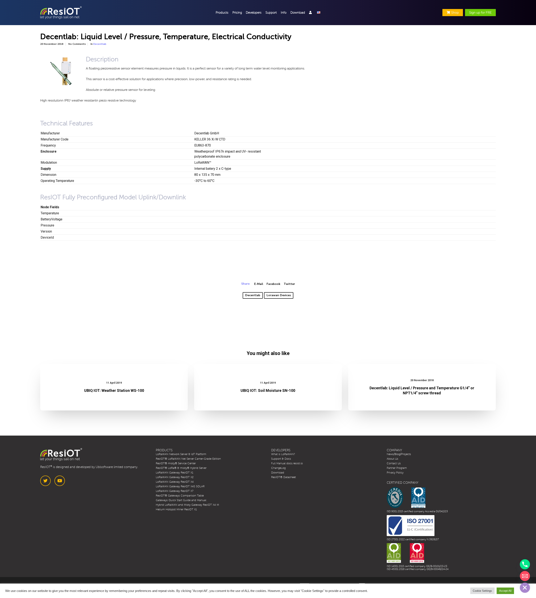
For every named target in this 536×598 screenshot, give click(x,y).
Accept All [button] (505, 590)
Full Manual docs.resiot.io (287, 463)
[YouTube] (59, 481)
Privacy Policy (395, 472)
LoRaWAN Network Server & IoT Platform (181, 454)
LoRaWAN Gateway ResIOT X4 (175, 481)
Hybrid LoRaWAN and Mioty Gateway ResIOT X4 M (187, 504)
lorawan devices (279, 295)
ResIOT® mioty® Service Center (176, 463)
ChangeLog (278, 468)
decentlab (252, 295)
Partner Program (397, 468)
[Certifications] (406, 497)
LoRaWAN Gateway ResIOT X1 (174, 472)
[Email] (525, 576)
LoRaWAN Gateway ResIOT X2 (174, 477)
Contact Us (394, 463)
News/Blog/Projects (399, 454)
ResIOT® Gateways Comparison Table (180, 495)
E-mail (258, 284)
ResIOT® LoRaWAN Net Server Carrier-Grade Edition (188, 458)
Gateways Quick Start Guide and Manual (181, 500)
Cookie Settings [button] (482, 590)
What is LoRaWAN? (283, 454)
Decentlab (99, 44)
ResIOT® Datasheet (283, 477)
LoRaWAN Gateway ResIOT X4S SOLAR (180, 486)
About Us (392, 458)
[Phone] (525, 564)
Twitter (289, 284)
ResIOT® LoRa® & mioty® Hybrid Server (181, 468)
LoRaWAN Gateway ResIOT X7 (174, 491)
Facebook (273, 284)
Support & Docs (281, 458)
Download (277, 472)
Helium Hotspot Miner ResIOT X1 (176, 509)
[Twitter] (45, 481)
